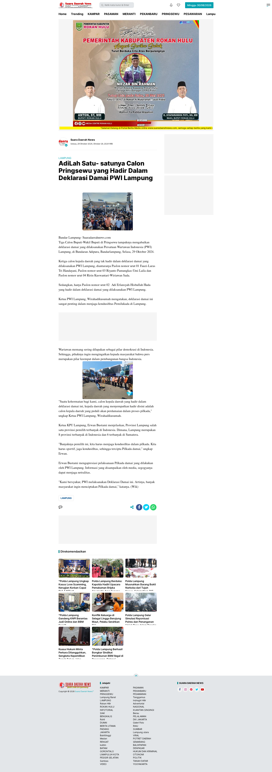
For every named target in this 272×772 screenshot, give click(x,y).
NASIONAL (138, 706)
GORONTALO (107, 751)
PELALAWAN (139, 716)
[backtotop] (136, 676)
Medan (103, 738)
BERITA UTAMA (108, 726)
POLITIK (137, 757)
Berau (136, 713)
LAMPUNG (65, 158)
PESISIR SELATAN (109, 757)
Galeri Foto (138, 722)
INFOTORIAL (106, 710)
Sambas (104, 761)
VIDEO (103, 764)
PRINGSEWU (170, 14)
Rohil (102, 719)
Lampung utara (141, 732)
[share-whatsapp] (153, 507)
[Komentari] (60, 507)
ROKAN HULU (107, 706)
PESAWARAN (193, 14)
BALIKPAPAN (139, 745)
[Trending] (178, 5)
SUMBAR (137, 729)
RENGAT (104, 741)
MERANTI (129, 14)
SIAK (102, 713)
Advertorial (138, 703)
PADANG (104, 729)
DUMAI (103, 722)
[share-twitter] (146, 507)
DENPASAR (138, 748)
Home (63, 14)
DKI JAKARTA (140, 719)
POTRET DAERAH (142, 738)
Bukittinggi (105, 735)
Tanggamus (139, 697)
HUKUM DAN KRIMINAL (145, 751)
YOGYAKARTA (140, 764)
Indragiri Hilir (139, 700)
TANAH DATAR (140, 761)
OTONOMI (138, 754)
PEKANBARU (148, 14)
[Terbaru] (171, 5)
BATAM (103, 748)
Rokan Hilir (105, 703)
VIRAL (136, 735)
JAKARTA (105, 732)
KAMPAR (94, 14)
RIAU (135, 726)
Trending (77, 14)
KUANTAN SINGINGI (143, 710)
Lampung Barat (108, 697)
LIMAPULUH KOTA (109, 754)
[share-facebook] (139, 507)
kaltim (103, 745)
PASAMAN (111, 14)
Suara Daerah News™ (84, 691)
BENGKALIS (106, 716)
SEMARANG (139, 741)
